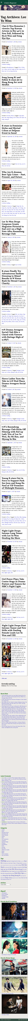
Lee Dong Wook (8, 211)
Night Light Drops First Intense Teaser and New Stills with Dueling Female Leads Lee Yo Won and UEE (14, 630)
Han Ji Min (22, 861)
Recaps (3, 851)
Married (4, 871)
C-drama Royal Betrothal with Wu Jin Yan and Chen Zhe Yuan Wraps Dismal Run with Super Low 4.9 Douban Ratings (14, 819)
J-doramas (4, 840)
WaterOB (3, 898)
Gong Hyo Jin (20, 206)
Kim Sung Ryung (9, 117)
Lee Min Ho (13, 869)
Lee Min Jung (18, 69)
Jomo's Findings (5, 894)
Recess (3, 852)
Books (3, 831)
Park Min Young (4, 873)
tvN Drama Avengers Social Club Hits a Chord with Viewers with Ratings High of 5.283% (13, 334)
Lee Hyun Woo (18, 520)
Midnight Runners (9, 522)
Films (8, 517)
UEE (3, 323)
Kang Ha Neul (14, 519)
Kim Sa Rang (20, 318)
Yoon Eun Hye (12, 215)
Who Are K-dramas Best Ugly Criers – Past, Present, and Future (14, 175)
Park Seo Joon (11, 873)
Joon (5, 420)
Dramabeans (4, 892)
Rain (11, 213)
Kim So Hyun (8, 209)
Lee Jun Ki (6, 869)
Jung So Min (5, 865)
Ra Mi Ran (20, 372)
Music (12, 115)
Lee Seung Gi (20, 869)
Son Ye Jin (7, 71)
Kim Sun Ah (9, 319)
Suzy (6, 877)
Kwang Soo (11, 520)
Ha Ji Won (4, 69)
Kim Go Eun (9, 865)
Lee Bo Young (10, 69)
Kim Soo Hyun (14, 209)
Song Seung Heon (23, 875)
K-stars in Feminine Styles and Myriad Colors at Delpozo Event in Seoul (12, 129)
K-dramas (9, 206)
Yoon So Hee (8, 524)
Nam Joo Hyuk (17, 871)
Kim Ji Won (21, 519)
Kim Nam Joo (12, 318)
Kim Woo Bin (6, 867)
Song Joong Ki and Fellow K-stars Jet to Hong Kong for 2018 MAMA (12, 81)
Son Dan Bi (21, 321)
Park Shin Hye (19, 873)
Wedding (10, 877)
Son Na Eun (7, 166)
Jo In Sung (20, 208)
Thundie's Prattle (5, 896)
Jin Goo (18, 571)
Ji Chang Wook (19, 863)
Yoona (20, 877)
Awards (8, 115)
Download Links (5, 833)
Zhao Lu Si (9, 879)
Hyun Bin (9, 208)
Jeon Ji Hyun (13, 863)
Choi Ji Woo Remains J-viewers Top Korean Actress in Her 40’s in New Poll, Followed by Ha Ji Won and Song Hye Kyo (14, 32)
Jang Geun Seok (7, 863)
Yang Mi (14, 877)
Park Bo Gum (17, 522)
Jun (17, 470)
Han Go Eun (18, 164)
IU (9, 519)
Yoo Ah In (16, 877)
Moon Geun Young (10, 871)
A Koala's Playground (10, 3)
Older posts (4, 678)
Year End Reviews (5, 855)
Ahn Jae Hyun (19, 314)
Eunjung (24, 517)
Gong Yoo (4, 208)
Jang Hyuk (14, 208)
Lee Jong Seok (16, 211)
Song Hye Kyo (13, 71)
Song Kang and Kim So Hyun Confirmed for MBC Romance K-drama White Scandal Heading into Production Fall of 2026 (14, 823)
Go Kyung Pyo (5, 519)
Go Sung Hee (10, 316)
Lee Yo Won (16, 117)
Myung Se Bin (14, 372)
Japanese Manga (5, 841)
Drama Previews (5, 835)
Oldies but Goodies (5, 849)
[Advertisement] (10, 752)
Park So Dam (15, 321)
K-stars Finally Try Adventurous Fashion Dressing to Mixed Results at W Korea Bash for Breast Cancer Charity (13, 277)
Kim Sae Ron (5, 520)
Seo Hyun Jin (22, 117)
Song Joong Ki (5, 119)
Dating (3, 861)
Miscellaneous (10, 67)
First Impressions (5, 839)
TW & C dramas (5, 853)
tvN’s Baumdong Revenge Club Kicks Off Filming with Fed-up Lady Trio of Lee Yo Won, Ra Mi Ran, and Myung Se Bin (14, 433)
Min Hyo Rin (5, 321)
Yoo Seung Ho (5, 215)
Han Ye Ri (6, 318)
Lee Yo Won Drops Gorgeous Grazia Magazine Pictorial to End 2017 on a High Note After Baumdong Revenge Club (13, 228)
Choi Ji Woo (21, 67)
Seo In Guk (22, 213)
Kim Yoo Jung (13, 867)
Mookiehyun (4, 895)
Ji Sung (23, 863)
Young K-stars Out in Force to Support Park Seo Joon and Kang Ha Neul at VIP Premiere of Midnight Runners (13, 483)
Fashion (8, 164)
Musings (3, 847)
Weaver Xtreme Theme (23, 1019)
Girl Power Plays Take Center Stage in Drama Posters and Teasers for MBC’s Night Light (14, 583)
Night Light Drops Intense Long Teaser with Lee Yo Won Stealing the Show (12, 534)
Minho (9, 321)
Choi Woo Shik (18, 517)
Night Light (7, 572)
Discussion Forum (5, 832)
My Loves (3, 848)
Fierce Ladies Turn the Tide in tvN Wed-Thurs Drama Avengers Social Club (14, 382)
